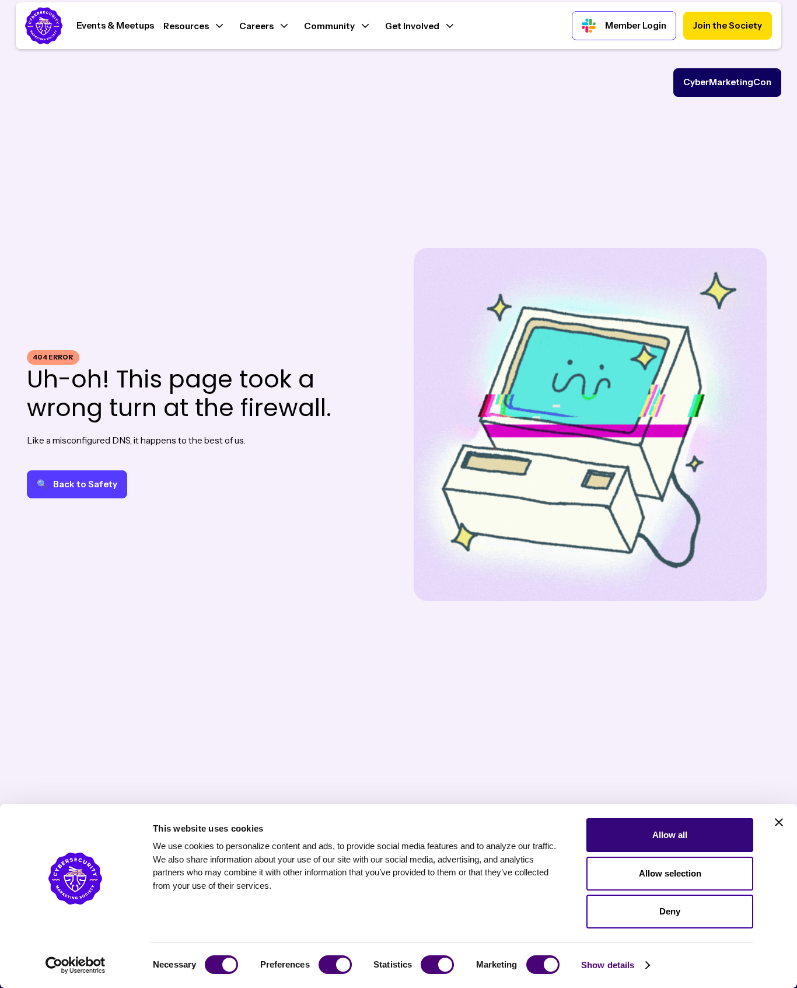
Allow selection (670, 873)
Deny (669, 911)
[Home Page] (46, 25)
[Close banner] (779, 822)
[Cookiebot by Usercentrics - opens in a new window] (76, 965)
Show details (607, 965)
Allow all (669, 835)
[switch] (335, 964)
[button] (193, 25)
